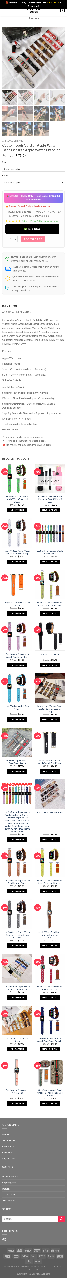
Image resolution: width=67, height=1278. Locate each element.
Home (5, 1134)
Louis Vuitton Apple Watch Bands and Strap (49, 988)
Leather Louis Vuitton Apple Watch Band (50, 552)
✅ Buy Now (32, 229)
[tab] (33, 306)
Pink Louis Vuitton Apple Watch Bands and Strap (17, 655)
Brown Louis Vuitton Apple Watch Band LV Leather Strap (49, 709)
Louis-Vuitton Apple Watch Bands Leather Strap (17, 988)
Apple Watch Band (12, 140)
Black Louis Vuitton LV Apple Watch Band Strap (50, 761)
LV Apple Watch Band (50, 654)
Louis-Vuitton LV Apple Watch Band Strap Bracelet (50, 1039)
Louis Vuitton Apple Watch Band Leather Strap (17, 882)
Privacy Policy (10, 1176)
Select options (17, 510)
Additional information (16, 312)
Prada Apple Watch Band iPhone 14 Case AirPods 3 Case (50, 499)
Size (4, 162)
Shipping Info (9, 1182)
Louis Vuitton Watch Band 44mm (17, 707)
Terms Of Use (9, 1194)
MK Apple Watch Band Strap (17, 1039)
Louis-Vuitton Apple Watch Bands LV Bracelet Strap (17, 552)
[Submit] (61, 1219)
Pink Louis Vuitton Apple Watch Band (17, 1091)
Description (9, 306)
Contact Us (8, 1146)
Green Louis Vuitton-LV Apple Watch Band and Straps (17, 499)
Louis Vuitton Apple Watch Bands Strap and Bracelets (49, 882)
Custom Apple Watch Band (50, 812)
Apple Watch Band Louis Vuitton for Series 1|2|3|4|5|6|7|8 (49, 935)
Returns (6, 1188)
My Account (9, 1158)
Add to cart (33, 239)
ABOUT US (8, 1140)
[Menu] (4, 10)
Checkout (7, 1152)
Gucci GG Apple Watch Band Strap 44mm (17, 761)
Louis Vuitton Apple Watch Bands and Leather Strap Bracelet (17, 935)
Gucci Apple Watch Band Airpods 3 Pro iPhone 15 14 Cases (50, 1093)
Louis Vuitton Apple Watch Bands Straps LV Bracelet (49, 604)
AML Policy (8, 1200)
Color (5, 176)
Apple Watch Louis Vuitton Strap (17, 604)
